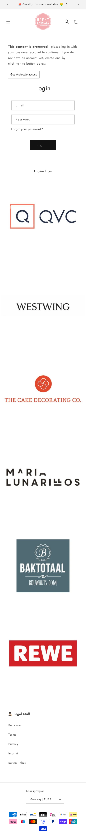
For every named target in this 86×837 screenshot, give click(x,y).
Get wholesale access (23, 74)
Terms (12, 734)
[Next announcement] (78, 4)
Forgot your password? (27, 129)
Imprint (13, 753)
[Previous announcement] (7, 4)
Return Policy (17, 763)
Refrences (15, 725)
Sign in (43, 145)
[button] (8, 21)
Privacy (13, 744)
